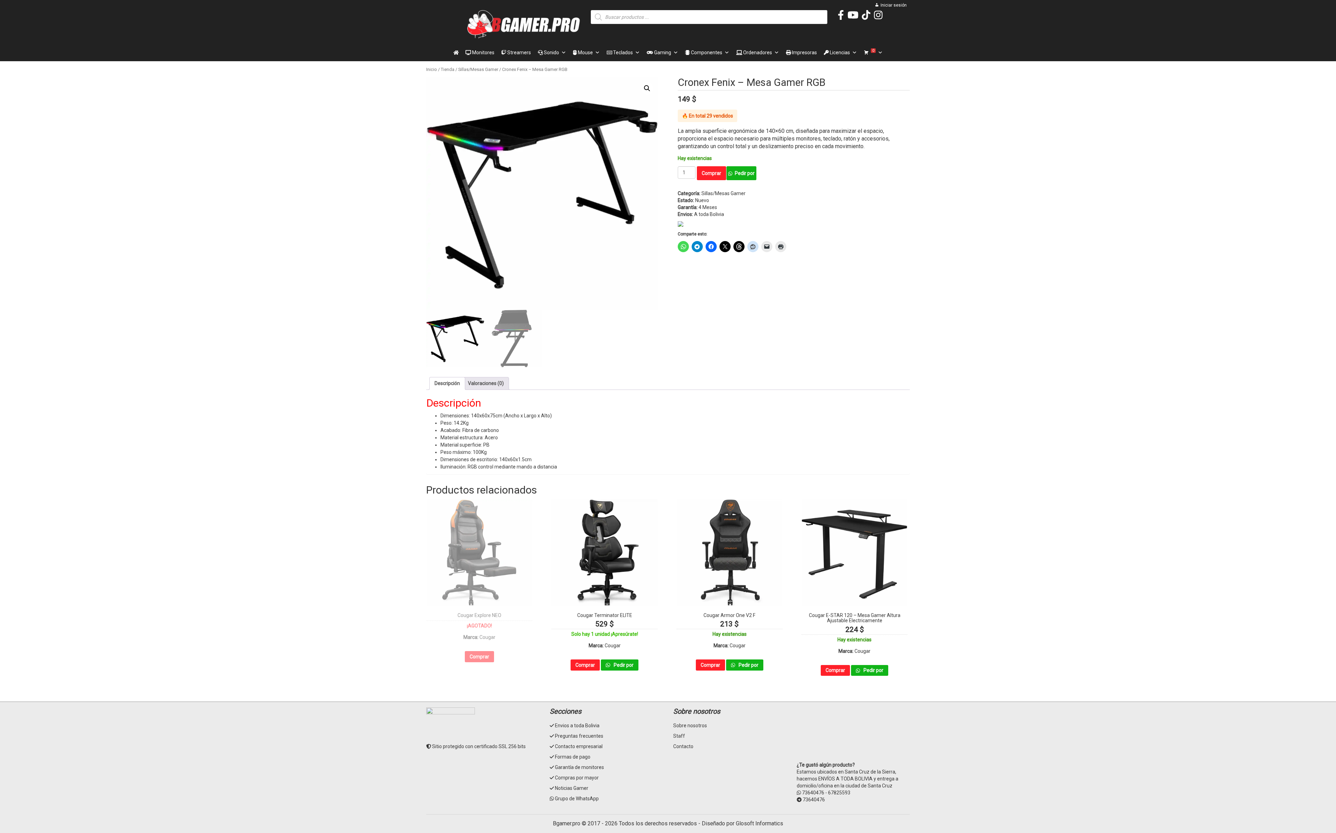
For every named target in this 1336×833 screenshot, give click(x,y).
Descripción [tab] (447, 383)
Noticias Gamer (571, 788)
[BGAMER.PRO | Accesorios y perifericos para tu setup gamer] (523, 24)
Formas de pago (572, 757)
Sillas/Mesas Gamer (478, 69)
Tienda (447, 69)
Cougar (487, 637)
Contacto (683, 746)
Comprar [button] (585, 665)
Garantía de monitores (579, 767)
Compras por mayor (577, 777)
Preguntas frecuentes (579, 736)
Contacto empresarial (579, 746)
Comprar (711, 173)
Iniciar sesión (894, 5)
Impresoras (804, 52)
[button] (647, 88)
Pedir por (745, 173)
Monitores (482, 52)
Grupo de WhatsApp (577, 798)
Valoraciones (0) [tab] (486, 383)
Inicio (431, 69)
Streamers (518, 52)
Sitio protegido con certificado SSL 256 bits (478, 746)
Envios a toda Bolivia (577, 725)
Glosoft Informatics (759, 823)
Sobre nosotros (690, 725)
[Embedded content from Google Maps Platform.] (853, 733)
